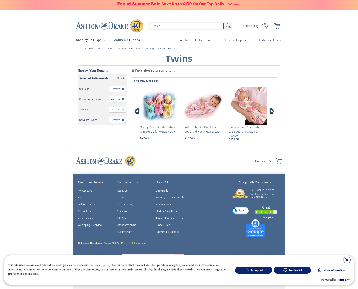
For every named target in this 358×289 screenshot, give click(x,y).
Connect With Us (127, 225)
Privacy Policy (125, 204)
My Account (85, 190)
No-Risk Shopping (235, 40)
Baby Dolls (162, 190)
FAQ (80, 197)
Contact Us (84, 211)
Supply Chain (124, 232)
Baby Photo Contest (167, 232)
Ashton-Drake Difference (196, 40)
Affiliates (122, 211)
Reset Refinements (163, 71)
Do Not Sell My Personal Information (112, 243)
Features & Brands (126, 40)
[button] (240, 211)
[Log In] (265, 26)
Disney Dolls (163, 225)
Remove (115, 88)
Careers (121, 197)
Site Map (122, 218)
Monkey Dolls (164, 204)
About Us (122, 190)
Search (228, 26)
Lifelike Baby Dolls (166, 211)
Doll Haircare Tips (88, 204)
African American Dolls (169, 218)
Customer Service (270, 40)
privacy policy (102, 265)
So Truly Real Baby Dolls (170, 197)
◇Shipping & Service (90, 225)
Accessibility (251, 25)
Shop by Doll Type (89, 40)
